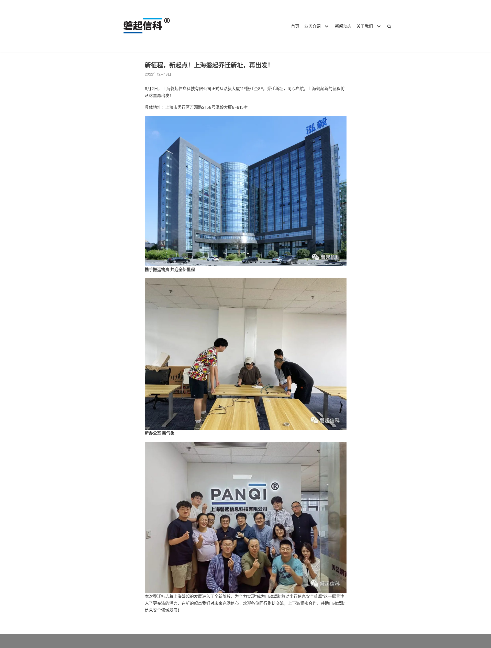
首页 (295, 26)
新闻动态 (343, 26)
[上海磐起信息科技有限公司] (144, 26)
